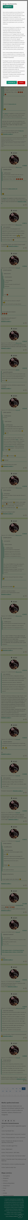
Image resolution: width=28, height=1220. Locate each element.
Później (21, 82)
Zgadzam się (8, 6)
